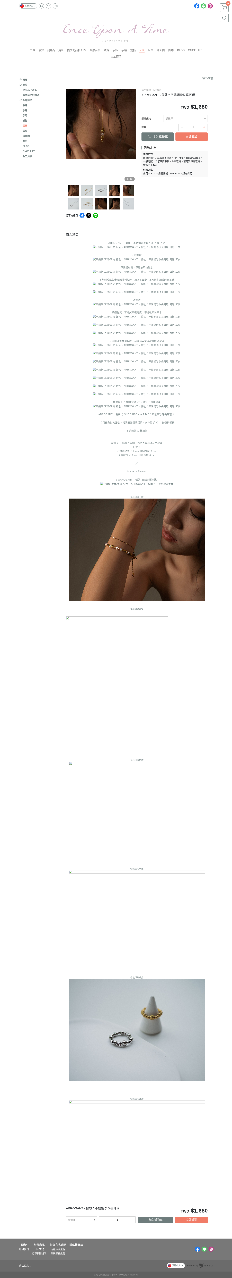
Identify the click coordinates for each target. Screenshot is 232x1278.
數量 (143, 127)
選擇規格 (146, 118)
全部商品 (39, 1245)
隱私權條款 (76, 1245)
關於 (24, 1245)
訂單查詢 (39, 1249)
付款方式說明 (58, 1245)
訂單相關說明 (39, 1253)
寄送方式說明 (58, 1249)
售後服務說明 (58, 1253)
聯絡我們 (24, 1249)
